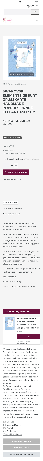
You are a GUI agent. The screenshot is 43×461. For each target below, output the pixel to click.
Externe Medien (14, 425)
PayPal (10, 428)
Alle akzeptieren (21, 441)
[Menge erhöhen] (12, 165)
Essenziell (11, 422)
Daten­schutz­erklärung (22, 417)
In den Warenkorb (17, 172)
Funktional (11, 431)
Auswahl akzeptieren (21, 454)
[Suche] (35, 12)
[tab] (10, 203)
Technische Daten (12, 208)
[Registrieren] (29, 2)
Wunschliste (14, 179)
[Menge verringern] (16, 165)
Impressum (8, 411)
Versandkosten (32, 159)
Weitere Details (11, 214)
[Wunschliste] (36, 2)
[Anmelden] (20, 2)
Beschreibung (10, 203)
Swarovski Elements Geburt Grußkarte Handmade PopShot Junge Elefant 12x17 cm (28, 323)
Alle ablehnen (21, 448)
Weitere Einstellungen (12, 434)
